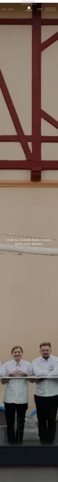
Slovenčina (10, 9)
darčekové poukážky (39, 9)
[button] (11, 9)
